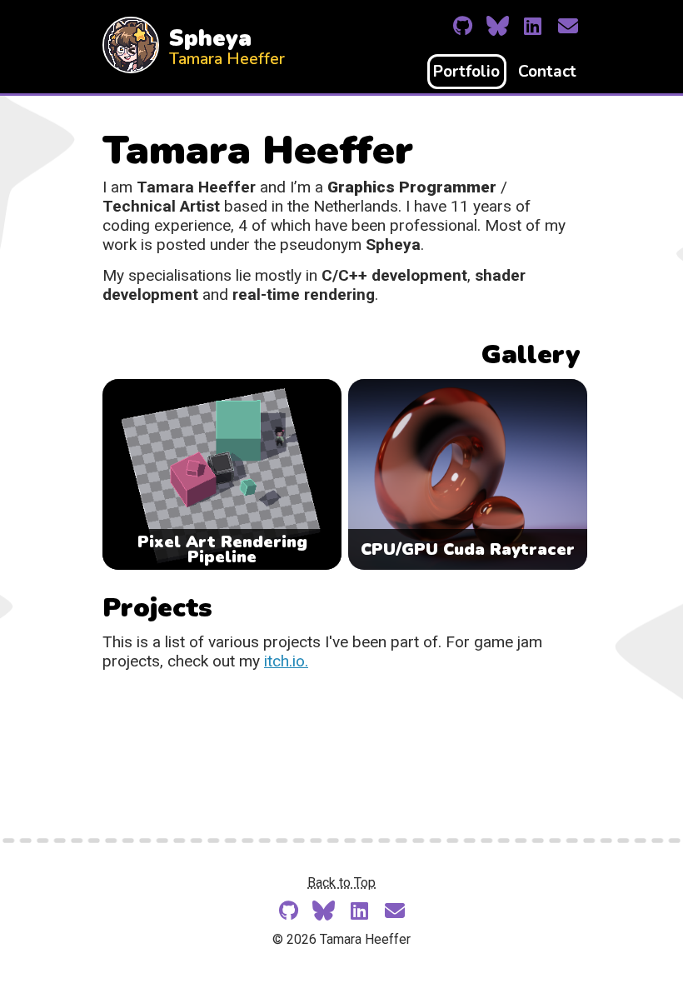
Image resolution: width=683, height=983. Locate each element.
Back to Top (341, 883)
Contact (547, 71)
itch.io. (286, 661)
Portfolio (466, 71)
